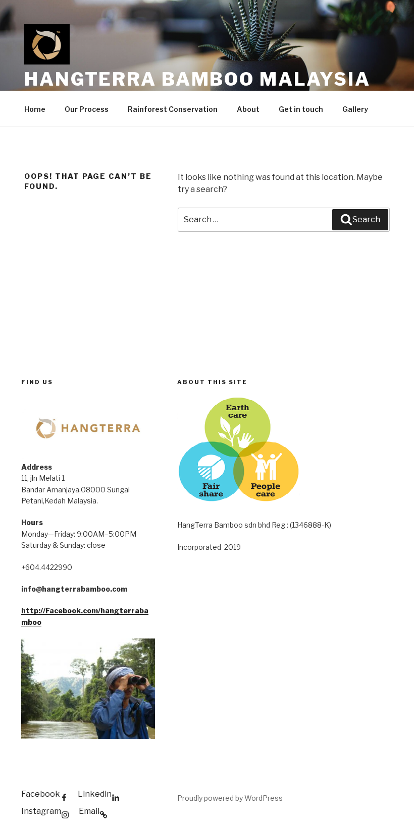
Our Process (87, 109)
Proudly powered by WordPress (230, 798)
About (248, 109)
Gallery (355, 109)
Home (34, 109)
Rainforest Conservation (173, 109)
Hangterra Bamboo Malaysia (197, 79)
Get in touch (301, 109)
